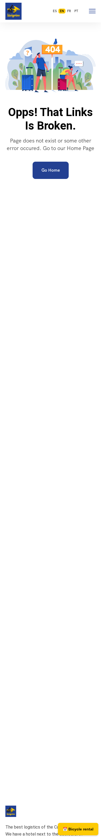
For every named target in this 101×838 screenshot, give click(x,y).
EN (62, 11)
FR (69, 11)
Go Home (50, 170)
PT (76, 11)
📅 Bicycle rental (78, 829)
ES (55, 11)
